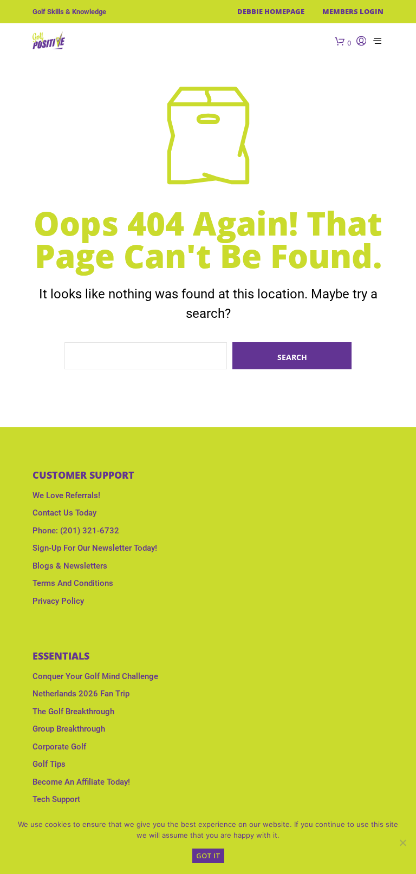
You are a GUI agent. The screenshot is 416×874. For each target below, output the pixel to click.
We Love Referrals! (66, 495)
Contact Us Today (64, 513)
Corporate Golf (59, 747)
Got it (208, 855)
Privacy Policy (58, 601)
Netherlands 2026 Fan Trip (80, 694)
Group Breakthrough (68, 729)
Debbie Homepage (270, 11)
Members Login (353, 11)
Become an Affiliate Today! (81, 782)
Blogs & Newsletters (69, 566)
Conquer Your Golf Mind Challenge (95, 676)
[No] (402, 842)
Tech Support (56, 799)
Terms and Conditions (72, 583)
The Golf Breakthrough (73, 711)
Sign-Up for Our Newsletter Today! (94, 548)
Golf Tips (49, 764)
